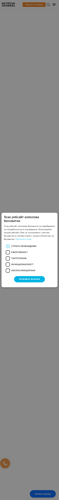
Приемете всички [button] (29, 279)
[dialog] (29, 250)
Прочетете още (23, 239)
